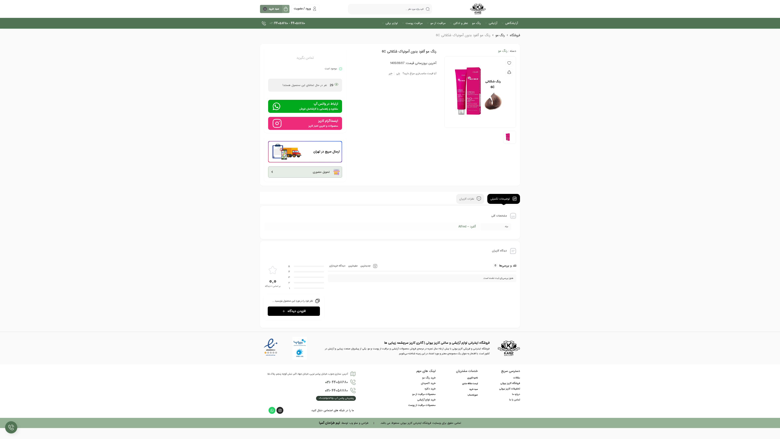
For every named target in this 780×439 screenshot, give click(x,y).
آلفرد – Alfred (467, 226)
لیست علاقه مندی (470, 384)
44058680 (336, 382)
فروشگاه (515, 35)
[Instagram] (279, 410)
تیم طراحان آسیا (329, 423)
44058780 (336, 390)
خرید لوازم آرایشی (426, 400)
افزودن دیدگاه (297, 311)
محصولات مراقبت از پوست (422, 405)
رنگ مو (500, 35)
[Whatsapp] (272, 410)
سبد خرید (473, 389)
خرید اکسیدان (428, 383)
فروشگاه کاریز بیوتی (510, 383)
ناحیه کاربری (472, 378)
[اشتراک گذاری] (509, 72)
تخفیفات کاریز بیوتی (509, 389)
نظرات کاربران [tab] (467, 199)
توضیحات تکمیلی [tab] (500, 199)
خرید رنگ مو (429, 378)
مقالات (516, 378)
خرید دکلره (430, 389)
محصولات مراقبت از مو (424, 394)
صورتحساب (473, 395)
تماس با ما (514, 400)
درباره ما (516, 394)
